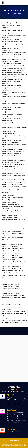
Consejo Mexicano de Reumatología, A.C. (13, 182)
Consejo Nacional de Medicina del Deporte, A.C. (13, 104)
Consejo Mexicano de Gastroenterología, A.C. (14, 74)
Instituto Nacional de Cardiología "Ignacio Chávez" (13, 234)
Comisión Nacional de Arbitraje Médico (12, 215)
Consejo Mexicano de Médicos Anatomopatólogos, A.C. (10, 132)
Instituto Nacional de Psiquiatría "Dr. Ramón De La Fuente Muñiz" (14, 263)
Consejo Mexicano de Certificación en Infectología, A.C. (12, 89)
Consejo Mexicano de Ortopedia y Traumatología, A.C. (11, 157)
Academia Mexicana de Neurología (11, 291)
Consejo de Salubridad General (10, 195)
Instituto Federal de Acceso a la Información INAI (14, 315)
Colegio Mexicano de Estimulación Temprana (14, 297)
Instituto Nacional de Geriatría (10, 246)
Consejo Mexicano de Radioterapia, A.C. (13, 179)
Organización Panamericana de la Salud (12, 307)
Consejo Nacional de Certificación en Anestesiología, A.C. (12, 32)
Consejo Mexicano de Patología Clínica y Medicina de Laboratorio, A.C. (13, 165)
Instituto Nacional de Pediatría (10, 255)
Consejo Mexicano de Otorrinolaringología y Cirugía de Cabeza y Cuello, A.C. (13, 161)
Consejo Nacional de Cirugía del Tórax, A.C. (14, 59)
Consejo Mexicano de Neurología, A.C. (12, 149)
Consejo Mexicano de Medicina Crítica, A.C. (14, 101)
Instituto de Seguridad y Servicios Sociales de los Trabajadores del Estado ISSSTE (14, 321)
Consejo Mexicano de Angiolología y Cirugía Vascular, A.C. (14, 36)
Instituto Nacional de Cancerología (11, 231)
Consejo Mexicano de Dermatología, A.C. (13, 65)
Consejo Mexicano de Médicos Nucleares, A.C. (13, 137)
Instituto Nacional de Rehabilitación (11, 266)
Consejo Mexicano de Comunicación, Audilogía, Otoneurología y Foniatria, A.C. (13, 62)
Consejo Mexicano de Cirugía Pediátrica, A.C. (14, 52)
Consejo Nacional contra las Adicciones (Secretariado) (12, 199)
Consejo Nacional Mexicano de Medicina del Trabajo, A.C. (14, 124)
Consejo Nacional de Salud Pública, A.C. (13, 184)
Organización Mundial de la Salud (11, 304)
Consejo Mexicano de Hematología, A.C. (13, 85)
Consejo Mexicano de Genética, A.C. (12, 77)
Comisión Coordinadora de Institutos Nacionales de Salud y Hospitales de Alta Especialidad (13, 206)
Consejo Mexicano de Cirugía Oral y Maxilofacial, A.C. (11, 49)
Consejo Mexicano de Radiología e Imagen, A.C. (13, 176)
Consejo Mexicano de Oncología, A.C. (12, 153)
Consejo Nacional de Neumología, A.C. (12, 142)
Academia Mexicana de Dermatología (12, 288)
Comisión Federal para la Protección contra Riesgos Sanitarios (13, 212)
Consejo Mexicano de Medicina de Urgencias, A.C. (14, 128)
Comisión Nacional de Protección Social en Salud (13, 221)
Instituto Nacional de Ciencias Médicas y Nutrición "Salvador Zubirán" (13, 239)
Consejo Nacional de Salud (9, 202)
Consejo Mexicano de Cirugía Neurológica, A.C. (13, 45)
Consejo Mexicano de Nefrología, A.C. (12, 140)
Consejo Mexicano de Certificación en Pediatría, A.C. (12, 170)
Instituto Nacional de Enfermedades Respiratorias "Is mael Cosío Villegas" (12, 243)
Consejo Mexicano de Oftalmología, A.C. (13, 151)
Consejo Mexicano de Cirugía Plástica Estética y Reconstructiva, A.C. (12, 56)
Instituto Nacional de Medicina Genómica (13, 248)
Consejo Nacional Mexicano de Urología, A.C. (14, 186)
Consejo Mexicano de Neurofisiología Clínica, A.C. (14, 146)
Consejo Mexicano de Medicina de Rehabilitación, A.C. (11, 119)
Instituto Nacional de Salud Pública (11, 268)
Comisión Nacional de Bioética (10, 217)
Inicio (8, 13)
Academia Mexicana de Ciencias (11, 284)
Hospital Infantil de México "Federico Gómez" (14, 229)
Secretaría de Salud (7, 309)
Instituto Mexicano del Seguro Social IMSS (13, 311)
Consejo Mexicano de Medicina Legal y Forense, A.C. (12, 115)
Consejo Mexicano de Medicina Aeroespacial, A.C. (14, 97)
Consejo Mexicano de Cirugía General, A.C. (13, 41)
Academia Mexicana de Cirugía (10, 286)
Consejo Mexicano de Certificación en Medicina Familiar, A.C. (12, 108)
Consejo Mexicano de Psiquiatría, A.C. (12, 173)
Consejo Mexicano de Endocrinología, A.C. (13, 68)
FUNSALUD (5, 318)
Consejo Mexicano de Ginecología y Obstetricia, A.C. (11, 82)
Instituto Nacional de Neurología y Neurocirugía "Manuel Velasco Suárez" (12, 252)
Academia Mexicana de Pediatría (11, 293)
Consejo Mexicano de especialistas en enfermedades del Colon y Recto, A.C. (12, 71)
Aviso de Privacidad (14, 440)
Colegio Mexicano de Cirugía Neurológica (13, 295)
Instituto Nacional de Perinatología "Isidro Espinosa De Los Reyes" (13, 258)
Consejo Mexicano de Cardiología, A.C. (12, 39)
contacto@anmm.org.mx (14, 431)
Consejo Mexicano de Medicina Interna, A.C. (14, 112)
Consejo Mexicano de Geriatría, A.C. (12, 79)
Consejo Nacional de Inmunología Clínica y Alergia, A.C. (13, 93)
